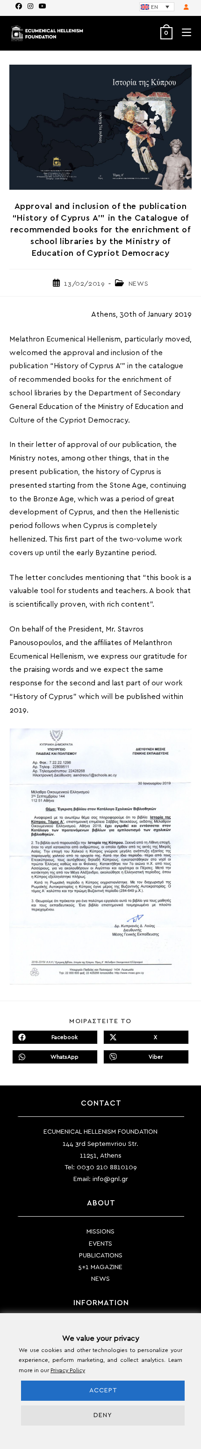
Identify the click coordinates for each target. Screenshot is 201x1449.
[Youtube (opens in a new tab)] (41, 6)
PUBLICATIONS (100, 1255)
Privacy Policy (67, 1370)
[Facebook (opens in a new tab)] (19, 6)
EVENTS (100, 1244)
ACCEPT (103, 1390)
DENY (102, 1415)
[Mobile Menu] (183, 33)
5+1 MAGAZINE (100, 1267)
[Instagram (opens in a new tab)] (30, 6)
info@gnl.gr (110, 1179)
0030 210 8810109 (107, 1167)
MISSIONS (100, 1231)
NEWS (138, 284)
